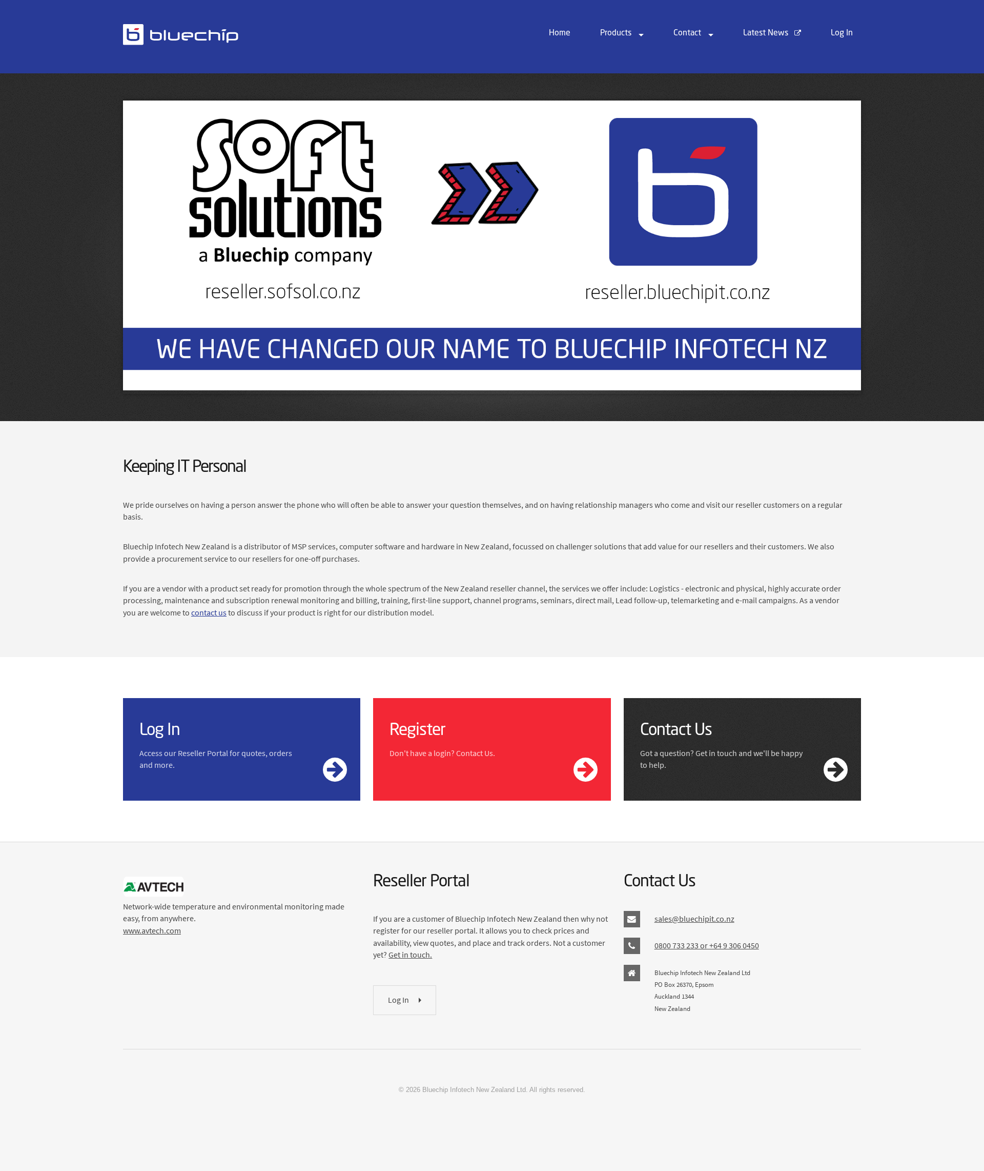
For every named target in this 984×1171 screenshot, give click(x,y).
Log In (842, 33)
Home (559, 33)
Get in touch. (410, 954)
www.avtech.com (152, 930)
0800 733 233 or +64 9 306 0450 (706, 945)
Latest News (766, 33)
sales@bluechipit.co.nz (694, 919)
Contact (687, 33)
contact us (209, 612)
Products (615, 33)
